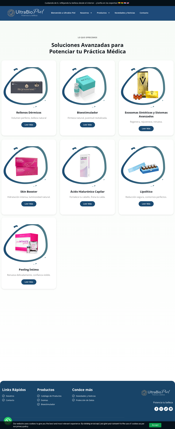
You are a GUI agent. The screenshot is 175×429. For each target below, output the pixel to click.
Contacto (144, 12)
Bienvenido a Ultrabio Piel (63, 12)
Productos (102, 12)
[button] (8, 421)
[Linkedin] (171, 409)
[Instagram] (161, 409)
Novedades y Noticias (125, 12)
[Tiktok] (166, 409)
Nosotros (84, 12)
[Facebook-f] (156, 409)
